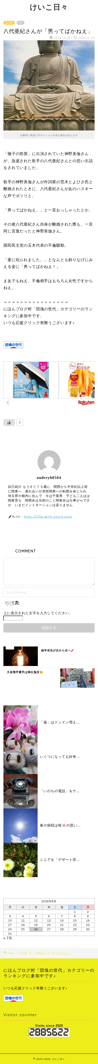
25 (23, 929)
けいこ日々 (49, 6)
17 (10, 925)
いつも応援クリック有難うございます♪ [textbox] (35, 988)
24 (10, 929)
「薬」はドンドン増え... (60, 722)
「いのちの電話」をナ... (60, 791)
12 (36, 920)
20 (49, 925)
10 (10, 920)
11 (23, 920)
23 (88, 925)
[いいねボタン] (9, 422)
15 (75, 920)
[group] (49, 993)
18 (23, 925)
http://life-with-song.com (48, 516)
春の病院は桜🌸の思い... (60, 825)
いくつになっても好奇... (60, 756)
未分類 (9, 23)
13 (49, 920)
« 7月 (7, 938)
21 (62, 925)
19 (36, 925)
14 (62, 920)
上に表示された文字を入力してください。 (38, 613)
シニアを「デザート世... (60, 860)
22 (75, 925)
